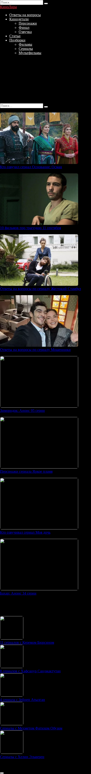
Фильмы (25, 44)
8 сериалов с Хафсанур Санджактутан (30, 671)
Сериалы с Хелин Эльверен (22, 757)
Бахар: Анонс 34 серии (18, 593)
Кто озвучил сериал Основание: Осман (31, 167)
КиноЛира (8, 7)
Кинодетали (19, 19)
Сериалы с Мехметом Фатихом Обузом (31, 728)
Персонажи (28, 23)
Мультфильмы (30, 53)
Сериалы (26, 49)
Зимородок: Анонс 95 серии (22, 411)
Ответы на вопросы (25, 15)
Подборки (17, 40)
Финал (24, 28)
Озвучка (25, 32)
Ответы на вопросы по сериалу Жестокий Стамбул (40, 289)
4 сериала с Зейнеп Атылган (22, 700)
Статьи (15, 36)
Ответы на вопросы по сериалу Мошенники (35, 350)
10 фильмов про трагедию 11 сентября (30, 228)
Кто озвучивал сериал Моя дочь (25, 532)
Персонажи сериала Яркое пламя (26, 471)
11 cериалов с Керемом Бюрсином (27, 642)
